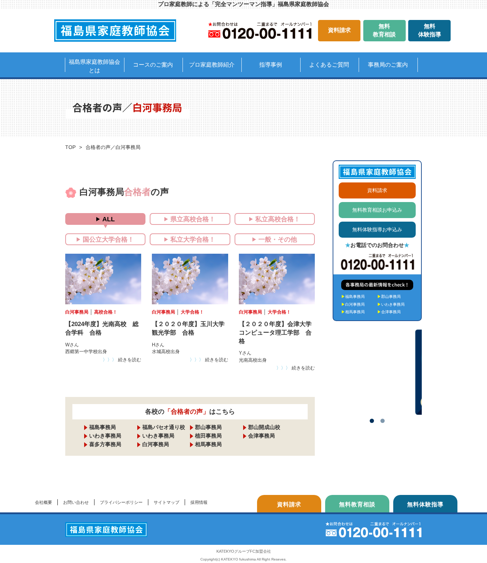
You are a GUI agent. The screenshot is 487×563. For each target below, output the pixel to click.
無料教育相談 (384, 30)
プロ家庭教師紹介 (212, 65)
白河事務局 (155, 444)
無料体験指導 (429, 30)
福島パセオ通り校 (163, 427)
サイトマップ (166, 502)
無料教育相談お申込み (377, 210)
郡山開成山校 (264, 427)
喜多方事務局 (105, 444)
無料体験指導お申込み (377, 229)
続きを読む (122, 359)
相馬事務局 (208, 444)
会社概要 (43, 502)
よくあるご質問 (329, 65)
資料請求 (339, 30)
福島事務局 (102, 427)
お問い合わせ (76, 502)
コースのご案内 (153, 65)
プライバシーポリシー (121, 502)
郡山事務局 (208, 427)
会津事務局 (261, 436)
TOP (70, 147)
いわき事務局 (105, 436)
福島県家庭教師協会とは (94, 66)
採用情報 (198, 502)
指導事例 (270, 65)
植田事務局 (208, 436)
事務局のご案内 (388, 65)
